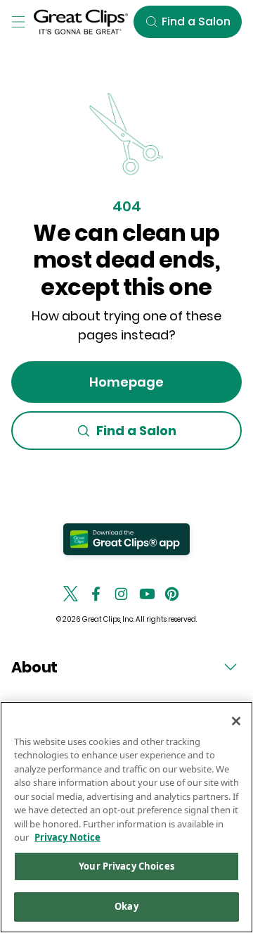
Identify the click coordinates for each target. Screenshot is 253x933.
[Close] (236, 721)
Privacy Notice (67, 837)
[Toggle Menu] (18, 22)
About (34, 667)
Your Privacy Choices (126, 866)
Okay (126, 906)
